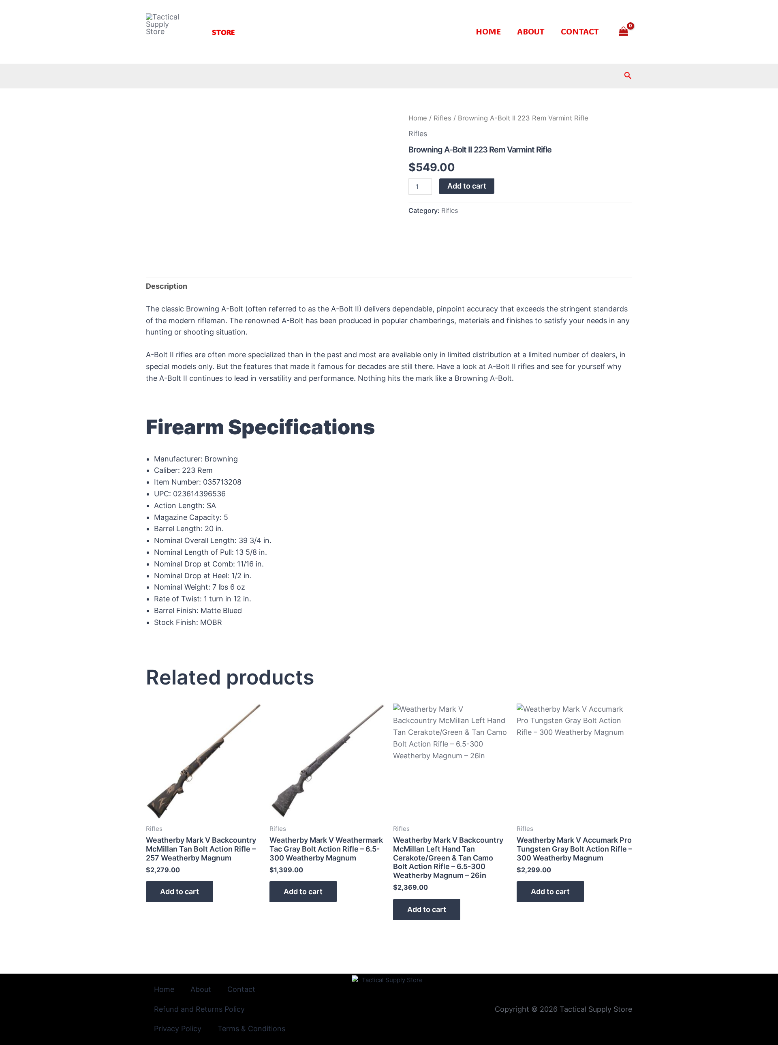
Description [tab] (166, 286)
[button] (223, 32)
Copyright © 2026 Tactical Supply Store (563, 1009)
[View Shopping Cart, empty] (623, 32)
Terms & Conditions (251, 1028)
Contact (580, 31)
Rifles (442, 118)
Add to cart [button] (179, 891)
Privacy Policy (177, 1028)
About (531, 31)
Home (488, 31)
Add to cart (466, 186)
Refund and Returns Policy (199, 1009)
